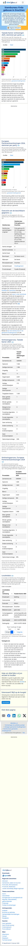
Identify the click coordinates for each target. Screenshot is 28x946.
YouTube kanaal (7, 940)
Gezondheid (5, 896)
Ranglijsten (5, 918)
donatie (22, 682)
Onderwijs (5, 903)
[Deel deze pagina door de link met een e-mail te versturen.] (3, 716)
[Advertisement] (14, 122)
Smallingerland (18, 266)
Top (23, 732)
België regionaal (18, 888)
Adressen (5, 881)
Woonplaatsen (13, 885)
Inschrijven (6, 702)
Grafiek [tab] (5, 45)
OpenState (12, 290)
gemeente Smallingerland (18, 81)
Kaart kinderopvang (8, 925)
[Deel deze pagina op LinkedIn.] (14, 716)
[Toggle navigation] (23, 2)
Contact (4, 936)
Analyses (4, 910)
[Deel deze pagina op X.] (24, 716)
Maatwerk (5, 938)
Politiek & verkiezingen (9, 905)
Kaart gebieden (6, 923)
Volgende (19, 632)
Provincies (5, 886)
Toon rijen (14, 629)
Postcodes (5, 885)
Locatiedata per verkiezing (6, 592)
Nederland (12, 886)
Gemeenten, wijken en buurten (11, 883)
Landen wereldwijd (7, 888)
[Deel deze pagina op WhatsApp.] (19, 716)
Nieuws (4, 916)
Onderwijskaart (6, 927)
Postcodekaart (6, 929)
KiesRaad (4, 290)
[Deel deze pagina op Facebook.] (9, 716)
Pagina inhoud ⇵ (15, 28)
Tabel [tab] (11, 45)
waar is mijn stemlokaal (19, 294)
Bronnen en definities (8, 912)
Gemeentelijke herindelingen (10, 914)
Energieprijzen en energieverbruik (12, 897)
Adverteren (5, 934)
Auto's (4, 894)
